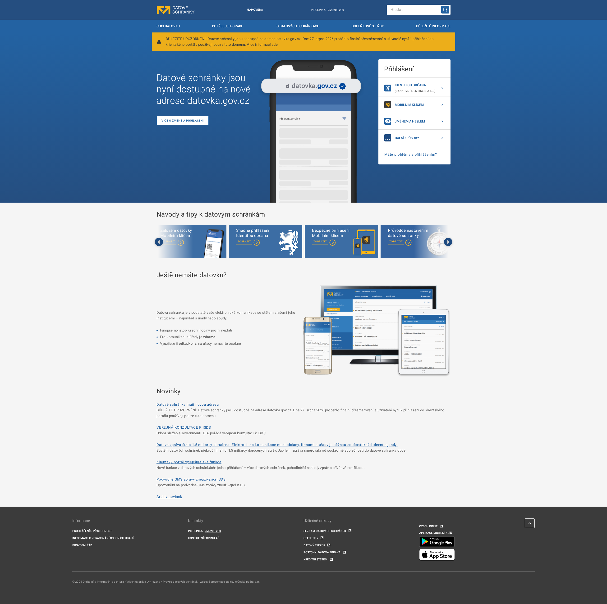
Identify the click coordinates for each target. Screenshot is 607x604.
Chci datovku (168, 26)
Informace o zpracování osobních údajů (103, 538)
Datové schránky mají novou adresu (187, 404)
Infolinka (318, 10)
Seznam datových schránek (325, 531)
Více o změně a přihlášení (182, 120)
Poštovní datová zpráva (322, 552)
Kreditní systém (315, 559)
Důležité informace (433, 26)
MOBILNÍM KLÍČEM (409, 105)
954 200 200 (336, 10)
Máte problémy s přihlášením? (410, 154)
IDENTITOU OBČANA (415, 88)
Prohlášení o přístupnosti (92, 531)
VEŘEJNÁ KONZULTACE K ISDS (183, 427)
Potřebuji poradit (228, 26)
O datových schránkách (297, 26)
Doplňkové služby (368, 26)
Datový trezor (314, 545)
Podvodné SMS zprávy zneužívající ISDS (191, 479)
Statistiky (311, 538)
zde (275, 44)
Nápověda (255, 9)
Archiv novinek (169, 497)
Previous (159, 242)
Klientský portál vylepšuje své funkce (188, 462)
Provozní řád (82, 545)
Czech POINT (428, 526)
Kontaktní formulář (203, 538)
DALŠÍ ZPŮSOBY (407, 138)
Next (448, 242)
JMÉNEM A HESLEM (410, 121)
